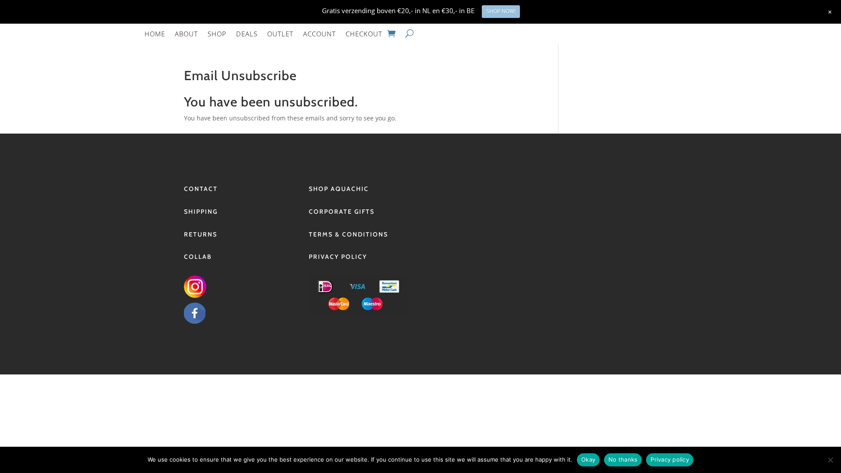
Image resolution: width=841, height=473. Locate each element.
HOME (155, 33)
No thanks (622, 459)
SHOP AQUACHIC (339, 189)
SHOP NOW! (501, 11)
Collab (198, 257)
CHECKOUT (364, 33)
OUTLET (280, 33)
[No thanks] (830, 459)
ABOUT (186, 33)
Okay (588, 459)
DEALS (247, 33)
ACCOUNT (319, 33)
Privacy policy (669, 459)
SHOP (217, 33)
